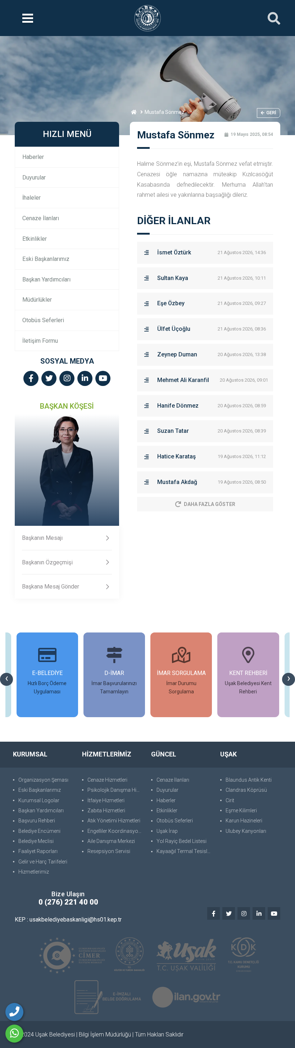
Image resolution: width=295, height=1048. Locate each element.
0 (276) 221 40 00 (68, 902)
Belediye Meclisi (36, 841)
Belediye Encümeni (39, 831)
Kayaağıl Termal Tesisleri (184, 851)
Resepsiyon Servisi (108, 851)
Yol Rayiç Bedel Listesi (181, 841)
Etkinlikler (34, 238)
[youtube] (102, 379)
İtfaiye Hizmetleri (105, 800)
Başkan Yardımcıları (46, 279)
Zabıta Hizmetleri (106, 810)
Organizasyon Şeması (43, 780)
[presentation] (6, 679)
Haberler (33, 157)
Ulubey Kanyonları (246, 831)
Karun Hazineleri (244, 820)
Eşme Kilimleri (241, 810)
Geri (271, 112)
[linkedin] (84, 379)
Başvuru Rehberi (36, 820)
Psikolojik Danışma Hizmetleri (115, 790)
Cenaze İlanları (40, 218)
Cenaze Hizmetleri (107, 780)
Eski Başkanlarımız (45, 259)
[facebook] (30, 379)
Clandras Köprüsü (246, 790)
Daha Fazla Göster (209, 504)
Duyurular (34, 177)
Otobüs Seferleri (43, 320)
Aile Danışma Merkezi (111, 841)
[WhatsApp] (14, 1034)
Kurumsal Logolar (38, 800)
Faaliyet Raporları (38, 851)
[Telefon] (14, 1012)
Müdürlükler (37, 299)
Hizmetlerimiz (33, 872)
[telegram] (48, 379)
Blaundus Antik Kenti (249, 780)
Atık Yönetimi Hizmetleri (113, 820)
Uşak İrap (167, 831)
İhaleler (31, 197)
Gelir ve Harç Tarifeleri (42, 862)
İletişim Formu (40, 340)
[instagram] (66, 379)
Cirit (230, 800)
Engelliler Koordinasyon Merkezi (115, 831)
